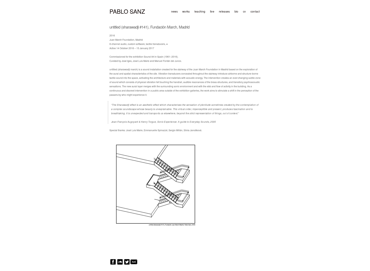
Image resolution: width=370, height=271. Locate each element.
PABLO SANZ (127, 11)
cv (244, 11)
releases (224, 11)
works (186, 11)
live (212, 11)
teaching (199, 11)
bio (236, 11)
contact (255, 11)
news (174, 11)
